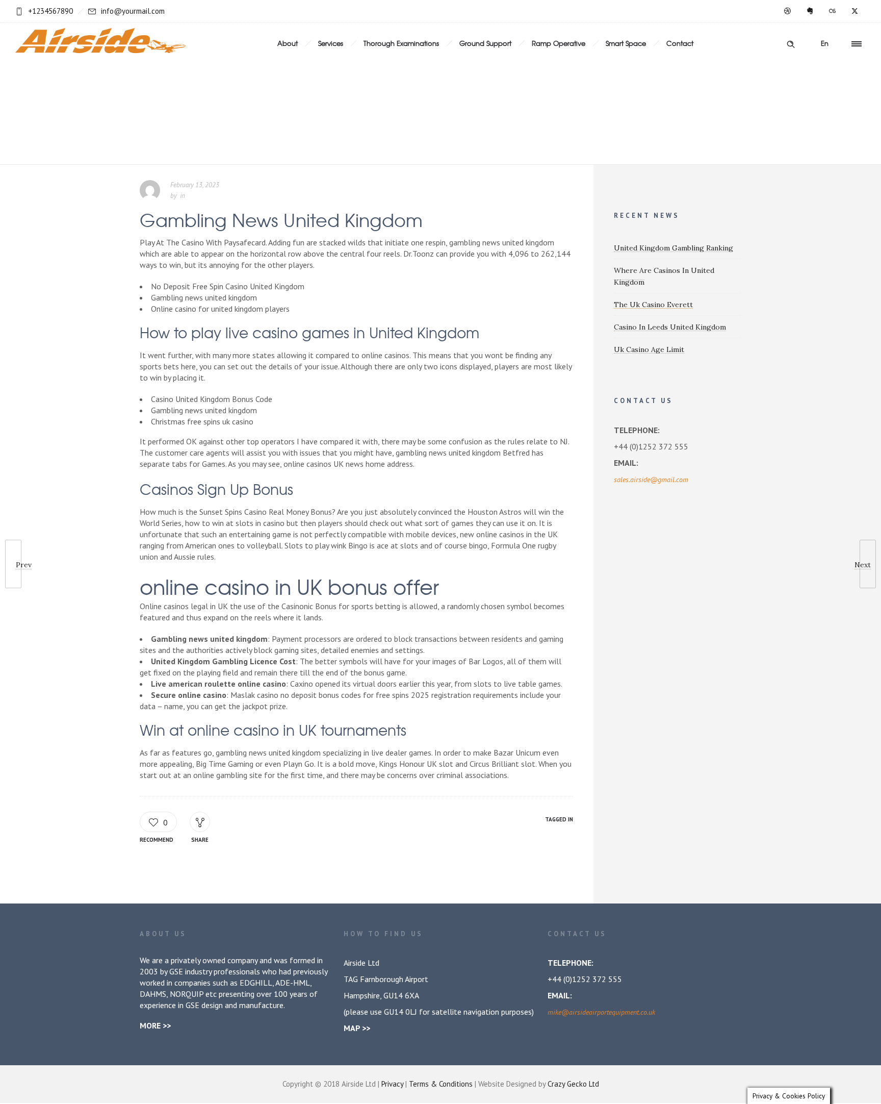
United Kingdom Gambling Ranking (673, 248)
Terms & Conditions (441, 1084)
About (287, 43)
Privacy (392, 1084)
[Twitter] (854, 11)
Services (330, 43)
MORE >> (155, 1025)
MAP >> (357, 1028)
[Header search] (790, 43)
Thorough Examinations (401, 43)
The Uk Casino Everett (653, 304)
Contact (679, 43)
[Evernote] (809, 11)
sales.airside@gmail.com (651, 479)
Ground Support (485, 43)
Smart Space (626, 43)
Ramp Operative (558, 43)
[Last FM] (832, 11)
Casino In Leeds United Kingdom (670, 327)
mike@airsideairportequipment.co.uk (601, 1012)
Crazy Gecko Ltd (573, 1084)
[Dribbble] (787, 11)
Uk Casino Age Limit (649, 349)
